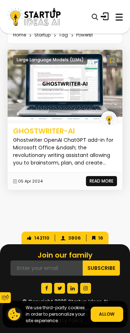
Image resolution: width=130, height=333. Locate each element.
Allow (106, 314)
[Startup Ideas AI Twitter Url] (59, 288)
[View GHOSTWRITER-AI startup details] (65, 85)
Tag (63, 35)
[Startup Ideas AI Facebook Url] (46, 288)
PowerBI (84, 35)
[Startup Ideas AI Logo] (124, 288)
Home (19, 35)
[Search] (95, 17)
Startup (42, 35)
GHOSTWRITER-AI (44, 131)
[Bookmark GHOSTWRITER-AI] (112, 60)
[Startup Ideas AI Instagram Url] (85, 288)
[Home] (34, 16)
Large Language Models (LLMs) (50, 60)
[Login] (105, 16)
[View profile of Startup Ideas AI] (109, 119)
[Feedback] (5, 297)
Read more (101, 181)
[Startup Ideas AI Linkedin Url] (72, 288)
